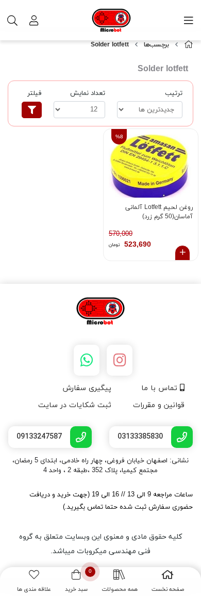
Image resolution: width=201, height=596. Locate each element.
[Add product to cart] (182, 253)
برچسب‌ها (156, 45)
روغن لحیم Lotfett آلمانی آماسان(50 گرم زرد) (159, 212)
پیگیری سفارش (86, 388)
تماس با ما (160, 388)
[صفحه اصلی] (188, 45)
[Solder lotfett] (100, 311)
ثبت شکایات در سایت (74, 405)
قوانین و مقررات (159, 405)
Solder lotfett (110, 45)
